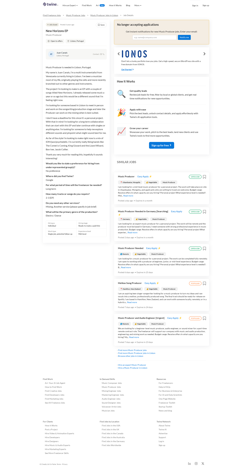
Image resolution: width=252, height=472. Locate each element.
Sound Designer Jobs (111, 402)
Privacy (65, 464)
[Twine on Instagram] (196, 464)
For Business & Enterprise (170, 391)
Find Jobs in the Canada (112, 433)
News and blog (165, 410)
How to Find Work (53, 387)
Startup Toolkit (165, 406)
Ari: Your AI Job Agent (55, 383)
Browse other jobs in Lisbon (130, 356)
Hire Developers (52, 437)
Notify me (184, 37)
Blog (128, 5)
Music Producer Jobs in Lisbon (104, 15)
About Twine (164, 425)
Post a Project (51, 429)
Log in (161, 441)
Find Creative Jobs (53, 391)
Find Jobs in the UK (110, 429)
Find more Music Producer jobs (132, 350)
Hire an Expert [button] (69, 5)
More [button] (136, 5)
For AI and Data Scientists (170, 395)
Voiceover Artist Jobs (111, 406)
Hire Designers (51, 441)
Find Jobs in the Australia (113, 437)
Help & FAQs (164, 387)
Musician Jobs (108, 410)
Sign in (195, 5)
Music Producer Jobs (75, 15)
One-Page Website (167, 399)
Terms (59, 464)
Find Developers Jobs (54, 395)
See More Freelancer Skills (57, 453)
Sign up (206, 5)
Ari (100, 5)
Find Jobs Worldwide (111, 445)
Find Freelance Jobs (52, 15)
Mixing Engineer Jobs (111, 391)
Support (162, 437)
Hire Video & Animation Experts (59, 433)
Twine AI (163, 429)
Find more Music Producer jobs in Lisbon (136, 353)
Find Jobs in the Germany (113, 441)
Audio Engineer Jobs (111, 399)
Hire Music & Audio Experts (57, 445)
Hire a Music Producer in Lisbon (132, 368)
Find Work (87, 5)
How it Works (115, 5)
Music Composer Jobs (112, 383)
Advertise (163, 433)
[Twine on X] (202, 464)
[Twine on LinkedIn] (189, 464)
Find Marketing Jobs (54, 399)
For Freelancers (166, 383)
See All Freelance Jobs (55, 402)
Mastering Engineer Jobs (113, 395)
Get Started (126, 69)
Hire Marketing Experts (55, 449)
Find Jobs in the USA (111, 425)
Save (102, 25)
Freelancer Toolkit (167, 402)
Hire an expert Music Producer (132, 365)
